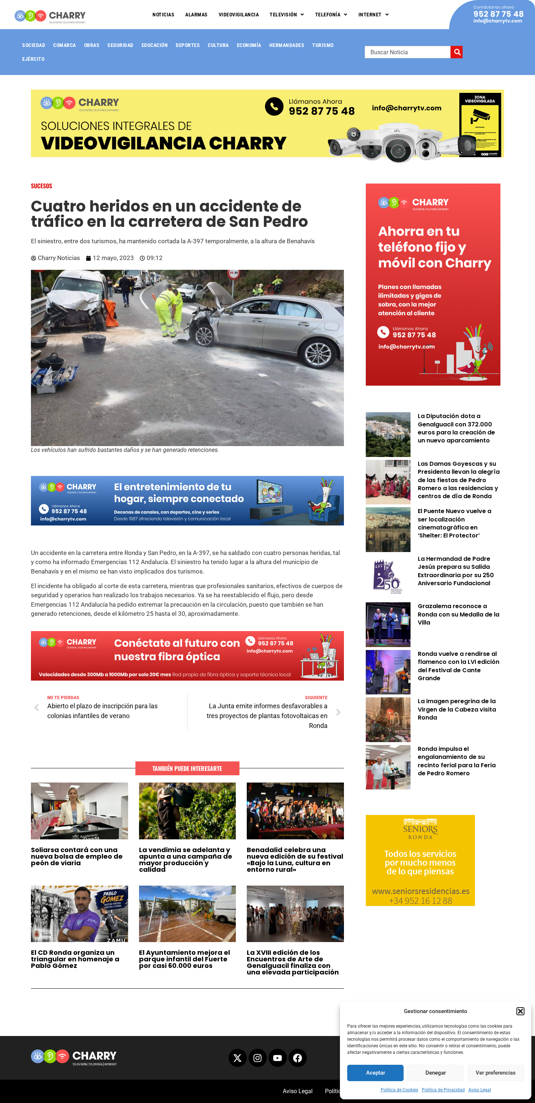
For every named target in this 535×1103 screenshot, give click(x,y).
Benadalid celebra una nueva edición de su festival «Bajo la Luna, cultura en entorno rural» (295, 859)
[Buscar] (457, 52)
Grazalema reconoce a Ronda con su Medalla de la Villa (458, 614)
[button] (520, 1011)
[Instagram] (258, 1058)
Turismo (323, 45)
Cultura (218, 45)
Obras (92, 45)
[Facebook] (298, 1058)
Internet (370, 14)
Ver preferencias (496, 1072)
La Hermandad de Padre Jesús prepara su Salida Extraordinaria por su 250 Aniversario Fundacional (456, 571)
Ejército (33, 59)
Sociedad (33, 45)
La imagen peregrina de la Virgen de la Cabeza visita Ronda (457, 709)
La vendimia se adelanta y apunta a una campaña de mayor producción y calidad (185, 859)
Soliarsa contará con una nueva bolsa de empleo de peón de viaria (77, 856)
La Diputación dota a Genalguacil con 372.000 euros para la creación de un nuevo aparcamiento (456, 428)
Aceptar (375, 1072)
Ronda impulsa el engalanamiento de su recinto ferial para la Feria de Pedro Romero (457, 761)
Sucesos (41, 185)
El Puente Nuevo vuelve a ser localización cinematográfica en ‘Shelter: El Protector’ (454, 523)
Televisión (283, 14)
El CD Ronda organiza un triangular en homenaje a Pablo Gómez (75, 959)
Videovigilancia (239, 14)
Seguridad (120, 45)
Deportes (188, 45)
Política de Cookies (399, 1089)
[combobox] (408, 52)
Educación (155, 45)
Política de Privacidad (443, 1089)
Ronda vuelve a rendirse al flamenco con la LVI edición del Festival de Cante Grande (458, 666)
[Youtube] (278, 1058)
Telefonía (328, 14)
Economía (249, 45)
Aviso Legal (479, 1089)
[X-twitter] (238, 1058)
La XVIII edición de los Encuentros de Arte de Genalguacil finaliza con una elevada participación (293, 962)
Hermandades (287, 45)
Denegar (435, 1072)
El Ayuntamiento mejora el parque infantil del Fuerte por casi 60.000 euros (184, 959)
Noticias (163, 14)
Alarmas (196, 14)
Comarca (64, 45)
